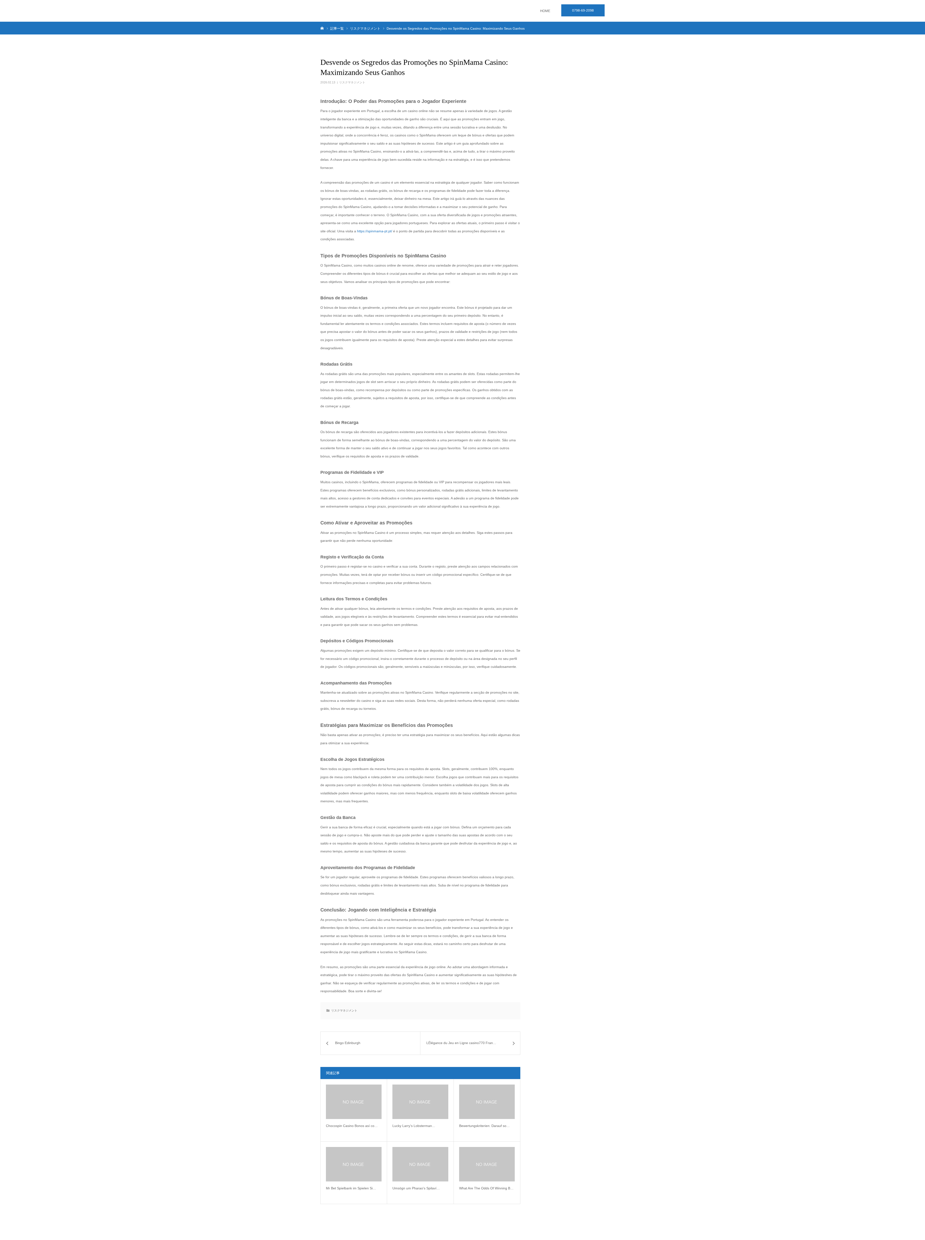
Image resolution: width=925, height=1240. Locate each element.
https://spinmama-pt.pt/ (374, 231)
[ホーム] (322, 28)
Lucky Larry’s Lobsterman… (413, 1126)
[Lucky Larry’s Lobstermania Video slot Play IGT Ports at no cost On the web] (420, 1102)
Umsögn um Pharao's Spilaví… (416, 1188)
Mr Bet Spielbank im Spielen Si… (351, 1188)
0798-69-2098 (583, 10)
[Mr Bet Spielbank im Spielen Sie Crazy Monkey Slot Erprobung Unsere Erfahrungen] (354, 1164)
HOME (545, 11)
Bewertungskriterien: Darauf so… (484, 1126)
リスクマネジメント (352, 82)
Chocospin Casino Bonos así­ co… (352, 1126)
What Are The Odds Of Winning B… (486, 1188)
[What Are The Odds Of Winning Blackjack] (487, 1164)
